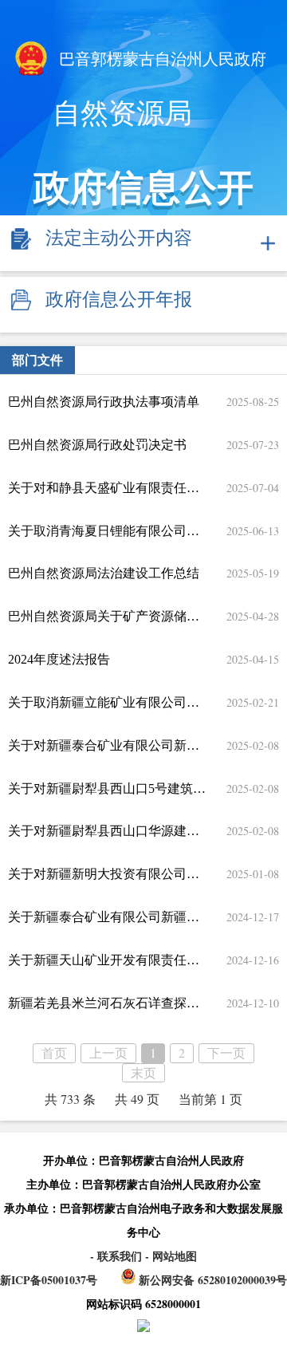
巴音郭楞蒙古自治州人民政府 (160, 59)
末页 (143, 1072)
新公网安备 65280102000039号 (211, 1279)
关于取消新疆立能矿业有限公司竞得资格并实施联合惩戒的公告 (107, 702)
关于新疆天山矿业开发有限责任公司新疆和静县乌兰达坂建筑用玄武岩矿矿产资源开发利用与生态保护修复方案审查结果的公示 (107, 960)
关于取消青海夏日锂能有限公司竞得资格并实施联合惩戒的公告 (107, 531)
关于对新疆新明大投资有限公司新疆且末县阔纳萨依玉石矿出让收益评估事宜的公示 (107, 874)
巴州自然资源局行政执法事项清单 (103, 401)
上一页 (108, 1052)
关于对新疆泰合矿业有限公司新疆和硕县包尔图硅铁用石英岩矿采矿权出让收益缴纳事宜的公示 (107, 745)
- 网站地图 (171, 1255)
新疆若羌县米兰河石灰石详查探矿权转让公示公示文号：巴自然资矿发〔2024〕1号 (107, 1003)
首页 (54, 1052)
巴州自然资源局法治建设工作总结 (103, 573)
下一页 (226, 1052)
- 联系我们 (117, 1255)
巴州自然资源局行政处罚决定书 (97, 444)
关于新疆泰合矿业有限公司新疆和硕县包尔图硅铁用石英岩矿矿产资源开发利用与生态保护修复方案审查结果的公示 (107, 917)
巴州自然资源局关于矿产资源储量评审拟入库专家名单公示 (107, 616)
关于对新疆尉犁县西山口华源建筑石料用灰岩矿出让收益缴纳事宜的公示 (107, 831)
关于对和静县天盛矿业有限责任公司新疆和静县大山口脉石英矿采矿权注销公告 (107, 488)
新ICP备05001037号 (48, 1279)
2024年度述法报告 (59, 659)
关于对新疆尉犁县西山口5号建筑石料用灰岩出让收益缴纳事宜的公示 (107, 788)
